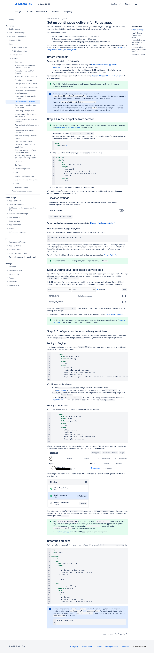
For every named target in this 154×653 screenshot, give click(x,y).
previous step (61, 390)
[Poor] (118, 634)
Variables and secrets (114, 314)
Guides (30, 11)
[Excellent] (126, 634)
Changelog (67, 11)
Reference (40, 11)
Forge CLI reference (59, 400)
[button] (136, 4)
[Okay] (121, 634)
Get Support (116, 4)
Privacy (99, 646)
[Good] (123, 634)
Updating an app (63, 532)
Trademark (125, 646)
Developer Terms (111, 646)
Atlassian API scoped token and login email (107, 76)
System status (87, 646)
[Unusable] (115, 634)
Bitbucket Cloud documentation (101, 223)
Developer (44, 4)
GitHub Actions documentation (67, 128)
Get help (55, 11)
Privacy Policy (109, 255)
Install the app (57, 67)
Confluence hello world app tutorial (104, 65)
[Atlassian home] (23, 3)
